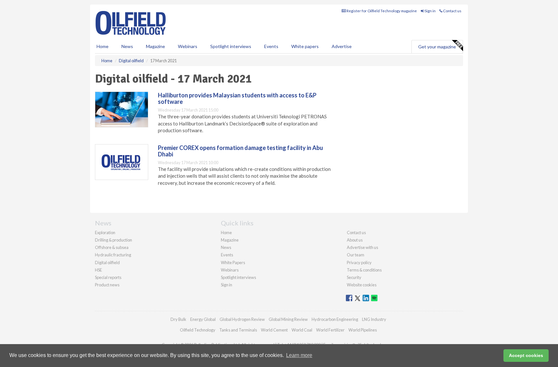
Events (271, 46)
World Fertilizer (330, 329)
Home (102, 46)
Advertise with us (362, 247)
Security (354, 277)
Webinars (187, 46)
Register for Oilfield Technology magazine (381, 11)
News (226, 247)
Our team (355, 254)
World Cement (274, 329)
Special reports (108, 277)
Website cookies (362, 284)
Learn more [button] (299, 355)
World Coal (302, 329)
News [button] (127, 46)
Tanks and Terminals (238, 329)
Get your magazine (437, 46)
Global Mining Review (288, 319)
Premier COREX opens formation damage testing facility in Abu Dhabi (240, 151)
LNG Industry (374, 319)
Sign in (430, 11)
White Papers (233, 262)
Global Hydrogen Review (242, 319)
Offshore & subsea (112, 247)
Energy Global (203, 319)
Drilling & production (113, 240)
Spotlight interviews (230, 46)
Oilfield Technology (197, 329)
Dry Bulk (178, 319)
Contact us (451, 11)
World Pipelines (362, 329)
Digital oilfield (107, 262)
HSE (98, 270)
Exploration (105, 232)
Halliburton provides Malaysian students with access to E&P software (237, 98)
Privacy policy (359, 262)
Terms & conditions (364, 270)
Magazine (155, 46)
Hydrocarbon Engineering (335, 319)
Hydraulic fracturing (113, 254)
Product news (107, 284)
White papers (305, 46)
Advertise (342, 46)
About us (355, 240)
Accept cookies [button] (526, 355)
